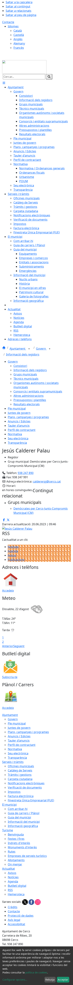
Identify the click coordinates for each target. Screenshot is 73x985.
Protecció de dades (20, 916)
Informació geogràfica (23, 826)
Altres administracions (28, 396)
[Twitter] (25, 902)
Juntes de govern (19, 413)
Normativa (15, 434)
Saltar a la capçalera (19, 2)
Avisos (12, 555)
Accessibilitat (16, 924)
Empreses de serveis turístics (27, 856)
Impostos (14, 792)
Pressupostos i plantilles (29, 400)
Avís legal (14, 920)
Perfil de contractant (21, 430)
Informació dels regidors (22, 354)
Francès (18, 48)
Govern (41, 349)
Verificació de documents (25, 787)
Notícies (13, 547)
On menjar (15, 864)
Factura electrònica (20, 796)
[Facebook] (32, 902)
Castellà (18, 35)
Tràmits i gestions (20, 775)
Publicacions (16, 560)
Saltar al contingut (18, 6)
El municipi (9, 805)
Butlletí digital (17, 886)
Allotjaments (16, 860)
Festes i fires (16, 839)
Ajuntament (18, 349)
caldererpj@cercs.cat (47, 481)
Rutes (11, 852)
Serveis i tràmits (13, 762)
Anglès (18, 39)
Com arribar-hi (17, 809)
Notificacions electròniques (26, 783)
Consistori (20, 366)
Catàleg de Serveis (20, 770)
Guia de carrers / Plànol (23, 813)
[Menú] (4, 83)
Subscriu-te (9, 677)
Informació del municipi (24, 822)
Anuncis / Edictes (19, 421)
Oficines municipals (21, 766)
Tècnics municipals (25, 379)
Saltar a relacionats (18, 11)
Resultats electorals (26, 404)
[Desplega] (29, 349)
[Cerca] (49, 76)
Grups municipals (25, 374)
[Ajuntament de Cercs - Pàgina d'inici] (24, 67)
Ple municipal (17, 408)
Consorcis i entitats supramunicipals (37, 391)
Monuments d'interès (22, 847)
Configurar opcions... (14, 979)
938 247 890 (25, 473)
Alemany (19, 43)
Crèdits (12, 907)
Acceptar (63, 979)
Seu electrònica (18, 438)
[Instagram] (38, 902)
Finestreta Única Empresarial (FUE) (31, 800)
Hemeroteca (16, 894)
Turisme (7, 830)
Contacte (8, 22)
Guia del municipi (19, 817)
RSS (10, 890)
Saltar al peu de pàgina (21, 15)
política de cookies (36, 972)
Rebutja (50, 979)
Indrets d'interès (19, 843)
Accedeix (8, 590)
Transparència (17, 443)
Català (17, 31)
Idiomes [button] (13, 26)
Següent (18, 646)
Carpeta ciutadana (20, 779)
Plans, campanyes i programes (28, 417)
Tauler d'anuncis (19, 426)
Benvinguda (16, 834)
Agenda (13, 551)
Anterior (7, 646)
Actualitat (8, 869)
